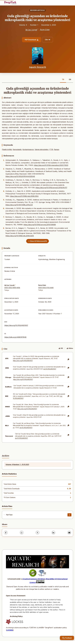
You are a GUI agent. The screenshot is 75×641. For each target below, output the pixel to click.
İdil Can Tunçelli (31, 30)
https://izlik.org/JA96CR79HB (15, 337)
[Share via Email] (69, 532)
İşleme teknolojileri (41, 149)
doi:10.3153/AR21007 (49, 369)
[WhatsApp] (21, 532)
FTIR (51, 149)
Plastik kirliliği (7, 149)
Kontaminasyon (28, 149)
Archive (5, 456)
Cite (46, 39)
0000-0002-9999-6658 (12, 287)
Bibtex (71, 348)
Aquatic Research (37, 67)
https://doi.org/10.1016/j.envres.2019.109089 (39, 225)
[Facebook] (6, 532)
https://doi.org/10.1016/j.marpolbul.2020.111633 (51, 165)
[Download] (69, 514)
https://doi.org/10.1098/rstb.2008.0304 (24, 196)
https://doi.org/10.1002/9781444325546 (20, 176)
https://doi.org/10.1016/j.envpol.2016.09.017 (51, 188)
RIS (62, 348)
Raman (56, 149)
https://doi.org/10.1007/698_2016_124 (19, 205)
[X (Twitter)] (37, 532)
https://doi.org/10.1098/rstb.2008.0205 (19, 236)
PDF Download (30, 40)
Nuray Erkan (45, 29)
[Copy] (68, 359)
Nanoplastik (17, 149)
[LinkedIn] (53, 532)
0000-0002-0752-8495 (46, 287)
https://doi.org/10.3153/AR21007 (16, 325)
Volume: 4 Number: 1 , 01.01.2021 (17, 464)
